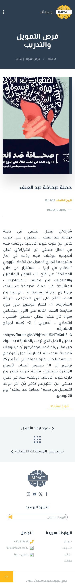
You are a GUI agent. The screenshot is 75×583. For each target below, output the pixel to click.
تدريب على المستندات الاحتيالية (39, 451)
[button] (3, 12)
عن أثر (68, 554)
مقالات (68, 560)
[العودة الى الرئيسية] (56, 12)
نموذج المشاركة (59, 405)
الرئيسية (52, 58)
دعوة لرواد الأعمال (35, 428)
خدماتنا (68, 541)
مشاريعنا (67, 547)
